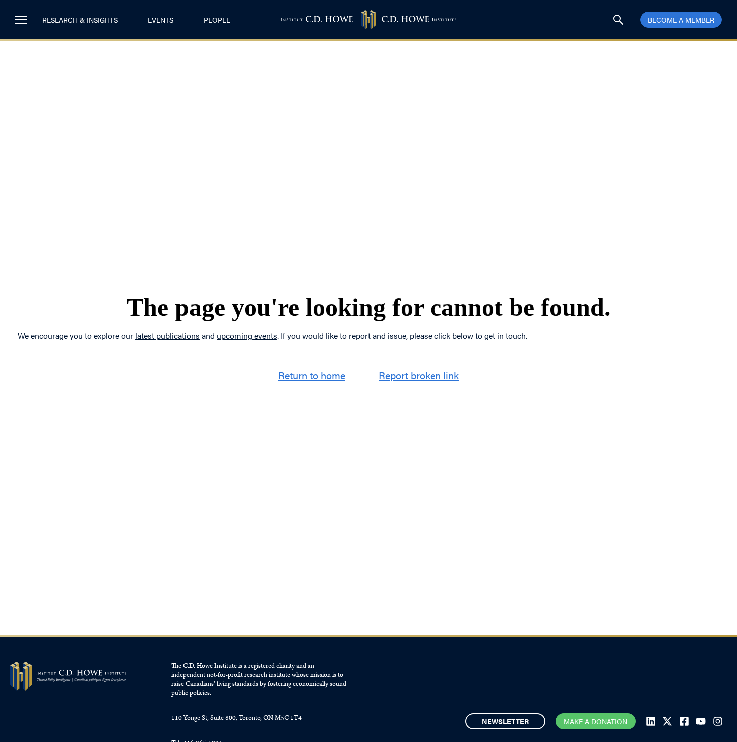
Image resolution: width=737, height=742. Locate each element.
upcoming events (247, 335)
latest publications (167, 335)
